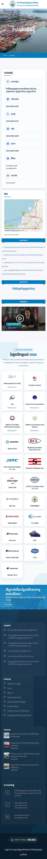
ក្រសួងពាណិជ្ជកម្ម (13, 706)
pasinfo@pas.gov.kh (11, 165)
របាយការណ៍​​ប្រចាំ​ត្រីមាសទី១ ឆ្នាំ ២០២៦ (21, 656)
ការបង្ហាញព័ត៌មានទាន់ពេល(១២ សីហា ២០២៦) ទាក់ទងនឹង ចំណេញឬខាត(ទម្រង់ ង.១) (23, 636)
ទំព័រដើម (5, 55)
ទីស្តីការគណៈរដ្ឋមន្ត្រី (14, 684)
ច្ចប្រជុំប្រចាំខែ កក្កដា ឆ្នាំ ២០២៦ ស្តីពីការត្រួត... (25, 734)
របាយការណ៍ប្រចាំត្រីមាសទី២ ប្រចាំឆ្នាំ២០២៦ (22, 630)
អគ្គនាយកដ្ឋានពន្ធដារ (14, 697)
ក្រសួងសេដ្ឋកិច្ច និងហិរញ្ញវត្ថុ (16, 702)
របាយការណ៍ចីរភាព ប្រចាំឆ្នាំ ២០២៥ (19, 651)
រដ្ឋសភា (9, 688)
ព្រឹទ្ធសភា (10, 693)
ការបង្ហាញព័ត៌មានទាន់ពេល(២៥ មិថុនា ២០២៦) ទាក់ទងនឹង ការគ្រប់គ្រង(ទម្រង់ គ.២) (23, 644)
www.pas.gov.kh (10, 182)
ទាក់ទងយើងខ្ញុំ (12, 55)
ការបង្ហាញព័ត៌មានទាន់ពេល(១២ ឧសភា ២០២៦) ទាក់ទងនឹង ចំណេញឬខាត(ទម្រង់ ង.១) (23, 662)
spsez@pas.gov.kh (11, 168)
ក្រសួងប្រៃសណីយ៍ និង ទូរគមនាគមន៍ (19, 715)
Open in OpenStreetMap (11, 234)
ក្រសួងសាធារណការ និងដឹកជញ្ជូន (18, 711)
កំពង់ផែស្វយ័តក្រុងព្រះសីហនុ (23, 288)
